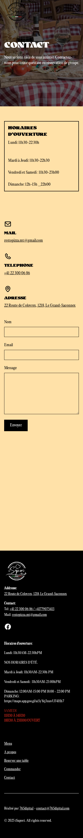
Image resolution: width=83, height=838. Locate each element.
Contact (9, 778)
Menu (8, 744)
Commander (12, 769)
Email (8, 345)
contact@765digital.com (52, 808)
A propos (10, 752)
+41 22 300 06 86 (17, 273)
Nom (8, 322)
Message (10, 368)
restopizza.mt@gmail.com (23, 240)
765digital (26, 808)
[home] (16, 11)
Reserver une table (16, 761)
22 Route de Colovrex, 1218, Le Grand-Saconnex (40, 305)
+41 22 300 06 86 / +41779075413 (32, 609)
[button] (74, 11)
